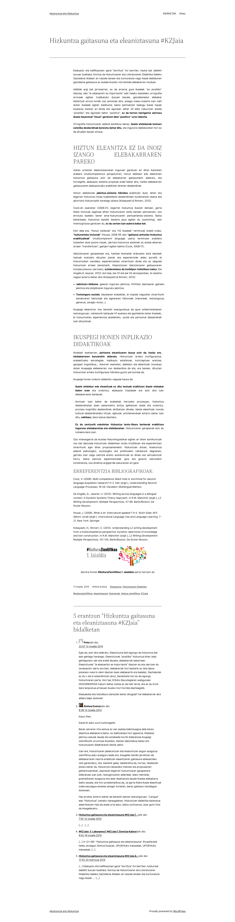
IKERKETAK (169, 13)
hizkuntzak (114, 593)
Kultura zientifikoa (130, 593)
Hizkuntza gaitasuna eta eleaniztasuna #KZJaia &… (108, 856)
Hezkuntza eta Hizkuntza (64, 13)
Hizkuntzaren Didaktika (135, 586)
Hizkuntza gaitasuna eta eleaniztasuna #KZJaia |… (108, 814)
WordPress (179, 911)
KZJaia (144, 593)
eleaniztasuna (101, 593)
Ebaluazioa (115, 586)
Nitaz (182, 13)
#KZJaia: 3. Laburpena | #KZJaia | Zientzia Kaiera (107, 831)
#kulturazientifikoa (82, 593)
